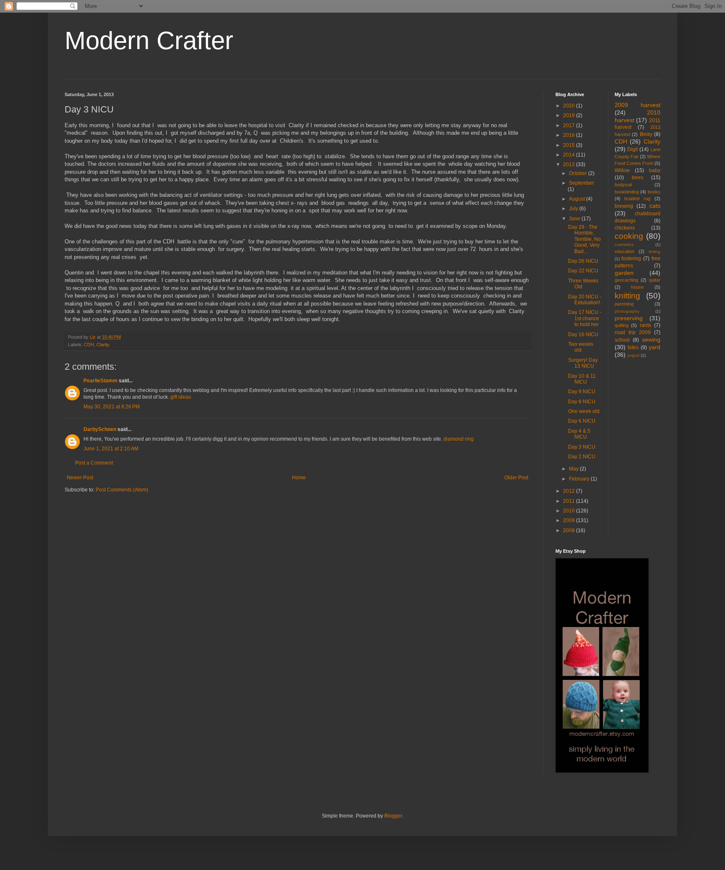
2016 (569, 135)
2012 (569, 491)
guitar (654, 279)
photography (627, 311)
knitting (627, 295)
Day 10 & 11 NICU (582, 379)
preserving (629, 318)
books (654, 191)
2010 (569, 511)
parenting (624, 303)
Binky (646, 134)
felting (654, 251)
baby (654, 170)
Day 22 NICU (583, 271)
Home (299, 478)
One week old (584, 411)
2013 (569, 164)
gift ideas (180, 397)
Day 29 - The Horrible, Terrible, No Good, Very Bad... (584, 239)
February (580, 479)
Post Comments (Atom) (122, 490)
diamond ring (458, 439)
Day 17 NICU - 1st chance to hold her (584, 318)
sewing (651, 339)
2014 (569, 155)
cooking (629, 236)
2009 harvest (638, 105)
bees (637, 177)
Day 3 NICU (581, 447)
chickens (625, 228)
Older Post (516, 478)
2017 (569, 125)
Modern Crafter (149, 40)
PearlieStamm (100, 381)
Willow (622, 170)
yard (654, 347)
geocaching (626, 279)
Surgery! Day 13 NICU (583, 363)
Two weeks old (580, 347)
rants (645, 325)
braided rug (637, 198)
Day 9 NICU (581, 392)
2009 (569, 520)
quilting (622, 325)
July (574, 209)
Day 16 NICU (583, 334)
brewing (624, 206)
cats (654, 205)
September (581, 183)
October (578, 173)
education (624, 251)
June (575, 219)
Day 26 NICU (583, 261)
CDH (89, 344)
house (637, 287)
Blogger (393, 816)
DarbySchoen (99, 429)
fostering (631, 258)
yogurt (633, 355)
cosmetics (624, 244)
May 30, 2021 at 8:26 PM (111, 407)
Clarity (103, 344)
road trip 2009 (633, 332)
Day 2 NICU (581, 457)
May (574, 469)
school (622, 340)
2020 (569, 106)
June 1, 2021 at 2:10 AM (110, 449)
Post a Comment (94, 463)
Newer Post (80, 478)
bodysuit (623, 184)
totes (633, 347)
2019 (569, 115)
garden (624, 272)
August (577, 199)
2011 (569, 501)
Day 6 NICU (581, 421)
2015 (569, 145)
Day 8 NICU (581, 402)
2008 (569, 530)
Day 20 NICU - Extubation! (584, 300)
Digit (632, 149)
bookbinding (627, 191)
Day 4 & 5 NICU (579, 434)
